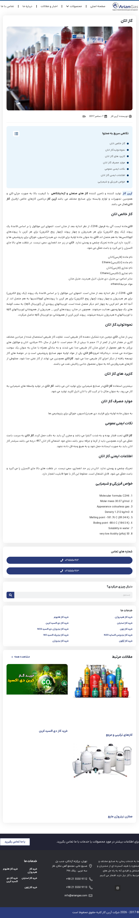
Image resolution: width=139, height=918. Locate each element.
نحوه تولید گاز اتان (115, 150)
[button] (20, 657)
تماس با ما (7, 6)
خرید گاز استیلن (124, 623)
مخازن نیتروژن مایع (120, 816)
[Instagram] (118, 888)
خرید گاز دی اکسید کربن (57, 623)
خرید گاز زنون (126, 629)
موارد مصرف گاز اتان (114, 162)
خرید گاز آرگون (125, 641)
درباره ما (27, 6)
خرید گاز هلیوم (61, 617)
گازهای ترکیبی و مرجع (119, 735)
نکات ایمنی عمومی (115, 169)
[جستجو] (10, 595)
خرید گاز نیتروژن (60, 641)
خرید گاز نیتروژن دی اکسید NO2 (53, 629)
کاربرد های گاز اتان (115, 156)
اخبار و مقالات (49, 6)
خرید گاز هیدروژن (123, 617)
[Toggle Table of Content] (14, 134)
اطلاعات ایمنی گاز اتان (113, 175)
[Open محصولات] (67, 6)
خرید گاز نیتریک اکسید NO (56, 635)
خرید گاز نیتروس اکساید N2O (118, 635)
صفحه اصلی (97, 6)
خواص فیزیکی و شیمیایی (111, 182)
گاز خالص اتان (117, 143)
